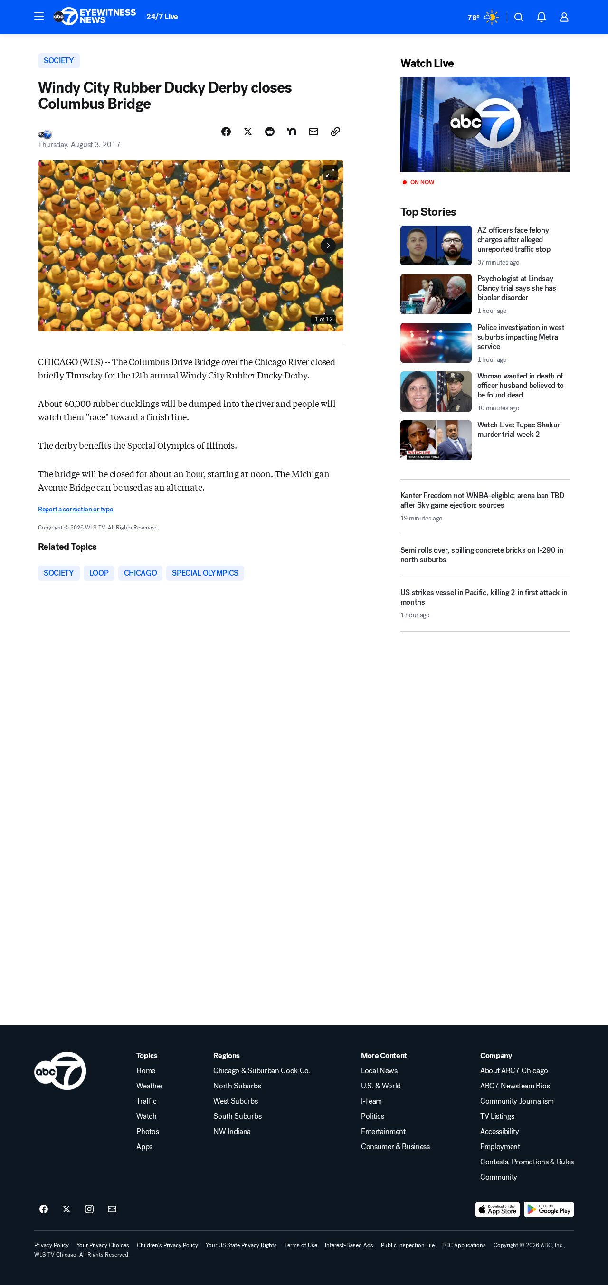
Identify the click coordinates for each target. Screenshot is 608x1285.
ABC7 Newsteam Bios (515, 1086)
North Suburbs (237, 1086)
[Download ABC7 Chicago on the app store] (498, 1209)
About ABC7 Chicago (514, 1071)
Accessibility (499, 1131)
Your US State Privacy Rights (241, 1245)
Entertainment (383, 1131)
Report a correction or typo (75, 509)
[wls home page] (60, 1071)
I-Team (371, 1101)
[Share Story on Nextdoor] (292, 131)
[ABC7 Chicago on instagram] (89, 1209)
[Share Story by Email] (313, 131)
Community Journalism (517, 1101)
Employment (500, 1147)
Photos (147, 1131)
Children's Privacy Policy (167, 1245)
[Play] (485, 124)
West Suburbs (235, 1101)
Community (498, 1177)
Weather (149, 1086)
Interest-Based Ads (349, 1245)
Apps (144, 1147)
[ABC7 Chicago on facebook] (43, 1209)
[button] (39, 16)
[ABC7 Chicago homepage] (95, 17)
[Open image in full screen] (330, 172)
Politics (372, 1116)
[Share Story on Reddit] (270, 131)
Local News (379, 1071)
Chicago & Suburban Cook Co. (261, 1071)
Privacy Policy (51, 1245)
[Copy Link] (335, 131)
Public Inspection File (408, 1245)
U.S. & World (381, 1086)
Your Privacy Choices (102, 1245)
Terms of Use (301, 1245)
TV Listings (497, 1116)
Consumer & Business (395, 1147)
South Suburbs (237, 1116)
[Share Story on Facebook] (226, 131)
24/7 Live (162, 16)
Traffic (146, 1101)
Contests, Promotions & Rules (527, 1162)
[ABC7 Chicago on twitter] (66, 1209)
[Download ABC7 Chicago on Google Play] (549, 1209)
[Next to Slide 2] (328, 245)
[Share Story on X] (248, 131)
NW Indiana (232, 1131)
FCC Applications (464, 1245)
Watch (146, 1116)
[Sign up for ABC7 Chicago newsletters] (112, 1209)
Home (145, 1071)
